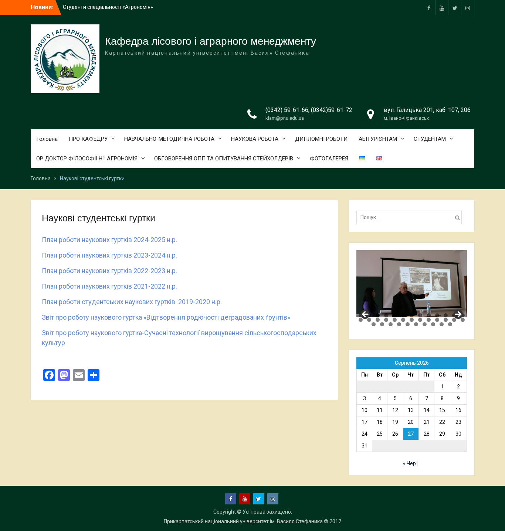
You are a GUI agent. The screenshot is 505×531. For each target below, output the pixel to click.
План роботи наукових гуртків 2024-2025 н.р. (109, 240)
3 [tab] (378, 315)
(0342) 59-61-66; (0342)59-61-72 (308, 109)
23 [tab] (437, 320)
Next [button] (457, 314)
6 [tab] (403, 315)
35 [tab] (442, 324)
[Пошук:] (410, 217)
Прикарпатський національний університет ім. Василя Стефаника (243, 521)
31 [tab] (408, 324)
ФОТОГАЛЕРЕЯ (329, 158)
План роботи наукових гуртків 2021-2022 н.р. (109, 286)
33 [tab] (425, 324)
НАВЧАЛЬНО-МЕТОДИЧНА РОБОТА (169, 139)
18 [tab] (395, 320)
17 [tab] (386, 320)
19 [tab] (403, 320)
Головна (47, 139)
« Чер (409, 463)
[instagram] (467, 7)
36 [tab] (450, 324)
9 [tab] (429, 315)
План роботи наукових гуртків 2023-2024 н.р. (109, 255)
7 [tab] (412, 315)
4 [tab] (386, 315)
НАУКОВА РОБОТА (254, 139)
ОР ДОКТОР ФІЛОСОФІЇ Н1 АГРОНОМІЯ (87, 158)
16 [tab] (378, 320)
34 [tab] (433, 324)
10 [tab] (437, 315)
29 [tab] (391, 324)
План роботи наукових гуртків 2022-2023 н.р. (109, 271)
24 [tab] (446, 320)
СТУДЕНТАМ (430, 139)
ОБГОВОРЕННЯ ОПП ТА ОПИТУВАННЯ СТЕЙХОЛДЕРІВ (223, 158)
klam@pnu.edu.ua (284, 118)
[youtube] (441, 7)
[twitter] (454, 7)
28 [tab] (382, 324)
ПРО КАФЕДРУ (88, 139)
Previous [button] (365, 314)
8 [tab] (420, 315)
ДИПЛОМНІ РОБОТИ (321, 139)
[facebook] (429, 7)
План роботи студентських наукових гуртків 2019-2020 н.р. (132, 302)
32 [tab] (416, 324)
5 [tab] (395, 315)
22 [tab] (429, 320)
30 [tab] (399, 324)
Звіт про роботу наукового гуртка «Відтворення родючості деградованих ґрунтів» (166, 317)
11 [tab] (446, 315)
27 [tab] (374, 324)
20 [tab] (412, 320)
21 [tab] (420, 320)
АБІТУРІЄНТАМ (378, 139)
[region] (411, 283)
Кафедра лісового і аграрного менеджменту (210, 41)
